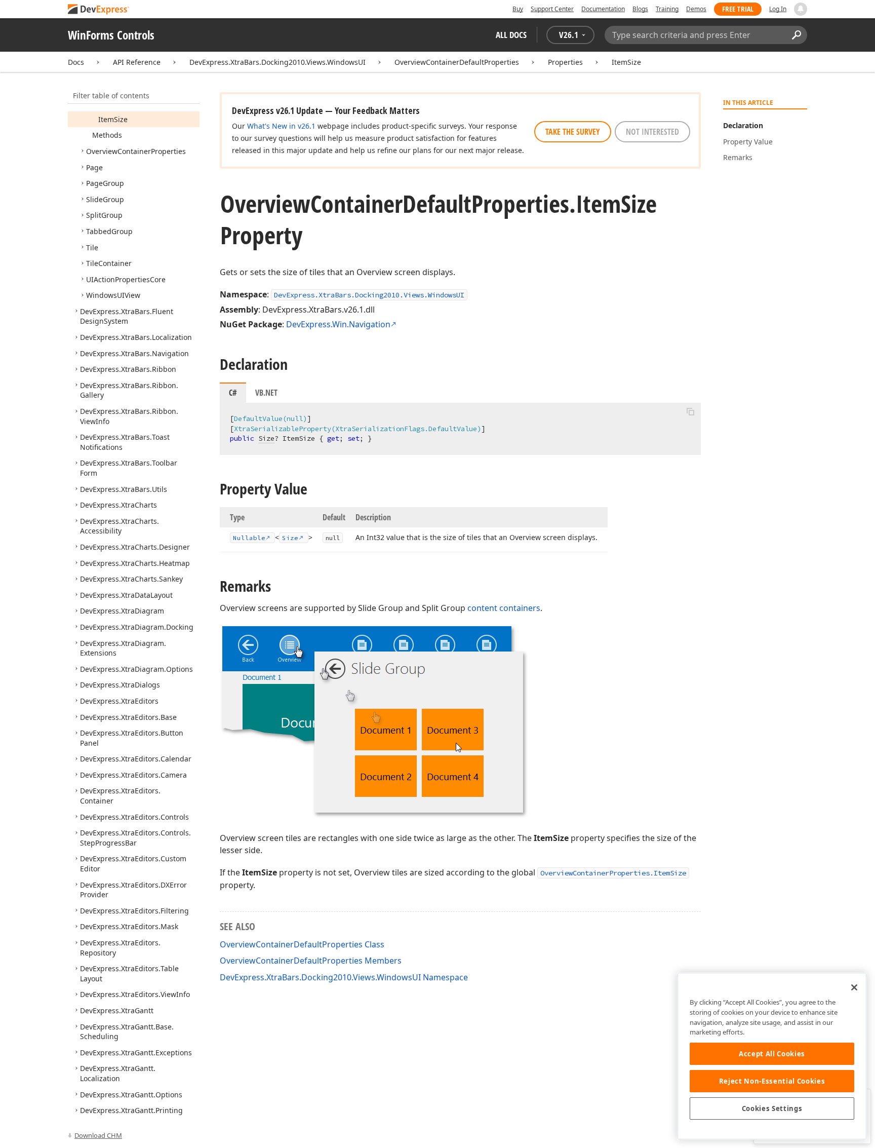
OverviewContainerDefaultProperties (456, 62)
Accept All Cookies (772, 1053)
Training (667, 9)
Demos (696, 9)
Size (266, 438)
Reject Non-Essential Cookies (772, 1081)
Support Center (552, 9)
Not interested (652, 131)
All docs (511, 35)
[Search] (796, 35)
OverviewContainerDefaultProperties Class (302, 944)
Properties (565, 62)
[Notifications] (800, 9)
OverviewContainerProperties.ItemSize (613, 872)
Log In (777, 9)
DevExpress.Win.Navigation (338, 324)
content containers (503, 608)
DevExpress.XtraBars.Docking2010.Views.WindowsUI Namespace (344, 977)
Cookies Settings (772, 1108)
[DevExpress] (99, 10)
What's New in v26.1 (281, 126)
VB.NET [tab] (266, 392)
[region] (772, 1056)
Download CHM (98, 1135)
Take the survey (572, 131)
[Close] (854, 987)
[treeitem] (113, 119)
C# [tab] (233, 392)
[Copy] (690, 411)
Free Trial (737, 9)
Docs (76, 62)
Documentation (603, 9)
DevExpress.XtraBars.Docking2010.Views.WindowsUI (277, 62)
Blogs (640, 9)
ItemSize (626, 62)
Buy (517, 9)
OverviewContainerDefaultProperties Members (311, 960)
